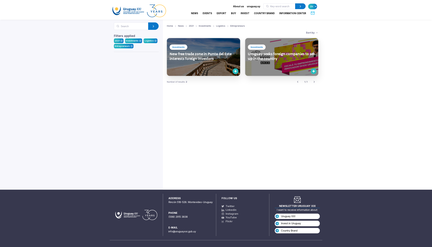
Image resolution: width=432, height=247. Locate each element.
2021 (117, 40)
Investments (132, 40)
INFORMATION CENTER (292, 13)
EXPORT (221, 13)
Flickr (228, 221)
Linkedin (230, 209)
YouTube (231, 217)
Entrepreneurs (122, 46)
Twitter (230, 206)
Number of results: (177, 82)
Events (207, 13)
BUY (233, 13)
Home (170, 26)
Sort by (310, 32)
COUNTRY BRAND (264, 13)
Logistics (149, 40)
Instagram (231, 213)
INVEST (245, 13)
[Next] (314, 82)
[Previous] (297, 82)
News (194, 13)
